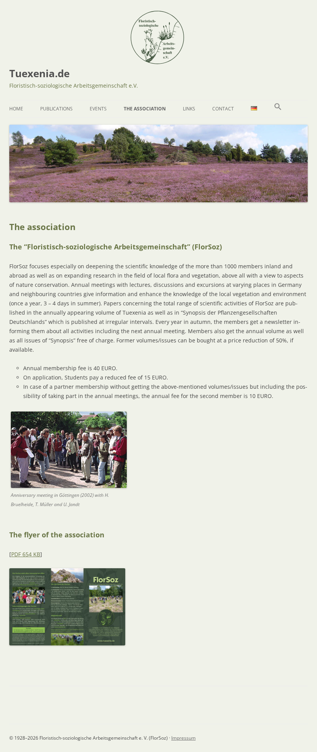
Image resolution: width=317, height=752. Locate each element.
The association (145, 108)
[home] (157, 61)
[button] (278, 108)
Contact (223, 108)
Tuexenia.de (39, 73)
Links (189, 108)
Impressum (183, 738)
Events (98, 108)
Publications (56, 108)
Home (16, 108)
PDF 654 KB (25, 554)
